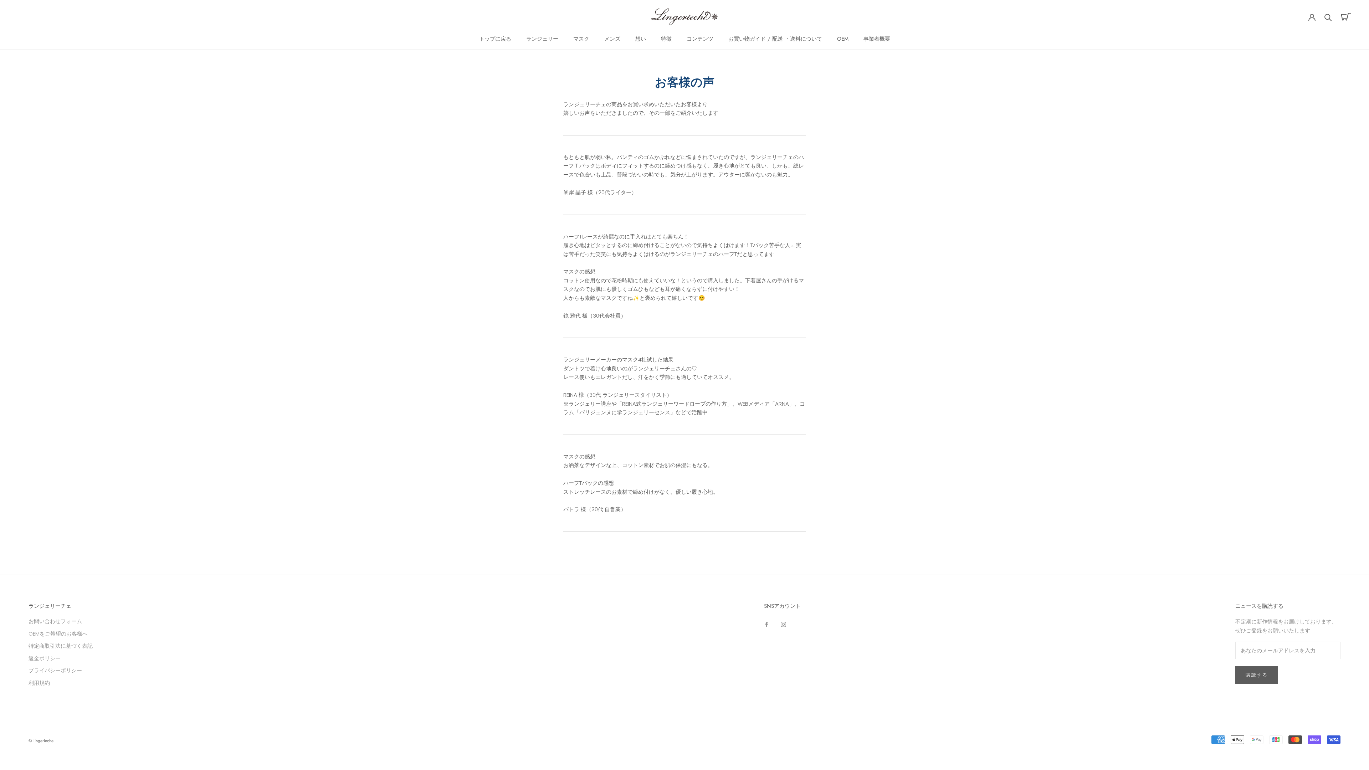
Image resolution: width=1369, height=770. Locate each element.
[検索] (1328, 17)
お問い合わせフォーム (55, 621)
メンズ (612, 39)
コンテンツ (700, 39)
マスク (581, 39)
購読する (1257, 675)
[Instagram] (783, 624)
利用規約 (39, 683)
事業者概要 (876, 39)
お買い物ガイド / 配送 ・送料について (775, 39)
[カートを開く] (1346, 17)
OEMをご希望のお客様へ (58, 633)
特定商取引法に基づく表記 (61, 646)
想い (640, 39)
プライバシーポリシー (55, 670)
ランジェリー (542, 39)
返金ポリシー (45, 658)
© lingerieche (41, 741)
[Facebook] (766, 624)
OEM (842, 39)
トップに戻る (495, 39)
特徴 (666, 39)
